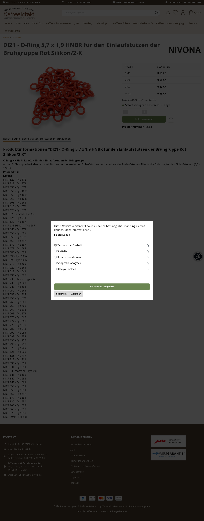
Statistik (62, 251)
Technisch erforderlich (70, 245)
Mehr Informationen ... (78, 230)
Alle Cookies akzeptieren (102, 286)
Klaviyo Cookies (66, 269)
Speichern (61, 293)
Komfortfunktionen (69, 257)
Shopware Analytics (69, 263)
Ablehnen (76, 293)
